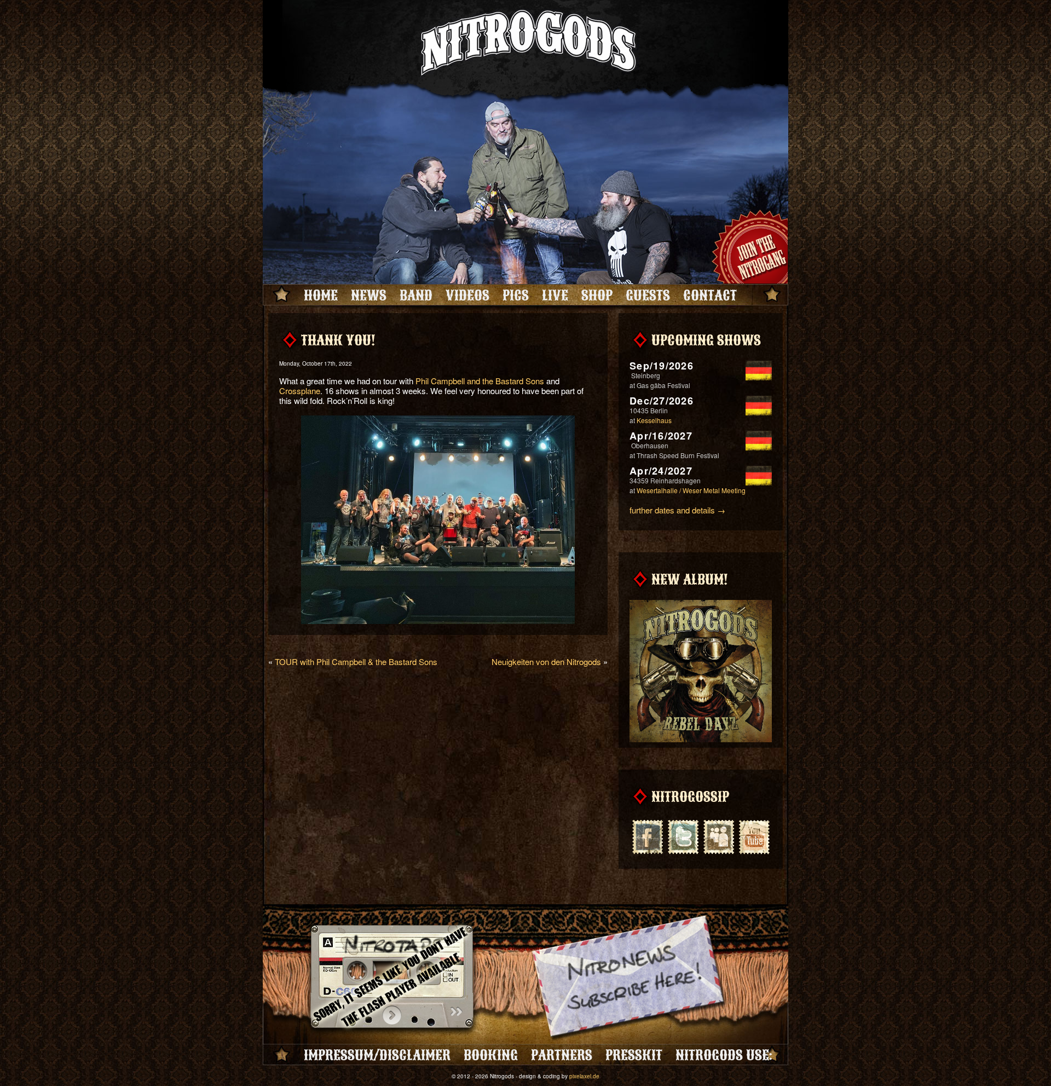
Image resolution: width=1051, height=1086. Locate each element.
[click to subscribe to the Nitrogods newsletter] (629, 978)
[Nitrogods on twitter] (683, 835)
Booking (491, 1055)
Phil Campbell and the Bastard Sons (479, 380)
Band (416, 295)
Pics (516, 295)
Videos (467, 295)
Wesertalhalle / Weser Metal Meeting (691, 490)
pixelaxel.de (584, 1076)
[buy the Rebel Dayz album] (701, 740)
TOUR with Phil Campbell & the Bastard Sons (356, 661)
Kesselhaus (654, 420)
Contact (710, 295)
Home (321, 295)
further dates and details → (677, 510)
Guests (648, 295)
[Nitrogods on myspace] (718, 835)
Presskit (633, 1055)
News (368, 295)
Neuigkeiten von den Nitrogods (546, 661)
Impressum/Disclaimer (377, 1055)
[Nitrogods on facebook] (647, 835)
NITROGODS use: (723, 1055)
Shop (597, 295)
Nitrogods (525, 45)
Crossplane (299, 390)
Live (555, 295)
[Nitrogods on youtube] (754, 835)
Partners (561, 1055)
